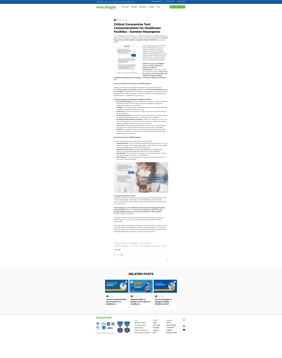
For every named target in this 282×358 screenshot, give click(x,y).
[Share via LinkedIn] (121, 254)
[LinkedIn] (184, 326)
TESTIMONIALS (139, 327)
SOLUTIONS (156, 325)
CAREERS (169, 330)
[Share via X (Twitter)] (118, 254)
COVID (164, 246)
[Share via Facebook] (114, 254)
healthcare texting (157, 246)
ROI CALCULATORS (140, 325)
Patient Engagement (133, 243)
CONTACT (156, 330)
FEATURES (156, 327)
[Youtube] (184, 330)
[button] (125, 7)
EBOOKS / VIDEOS (140, 322)
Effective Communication (145, 243)
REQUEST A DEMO (171, 332)
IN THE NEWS (100, 2)
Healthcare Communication (121, 243)
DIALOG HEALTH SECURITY (142, 332)
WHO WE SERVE (171, 325)
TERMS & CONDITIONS (141, 330)
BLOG (154, 332)
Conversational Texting (146, 246)
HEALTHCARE (117, 249)
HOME (154, 322)
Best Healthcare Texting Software (122, 246)
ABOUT (168, 322)
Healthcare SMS (134, 246)
